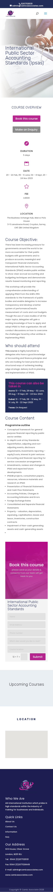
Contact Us (11, 826)
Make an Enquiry (26, 129)
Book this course (26, 119)
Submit (38, 657)
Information (11, 831)
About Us (9, 821)
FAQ (7, 837)
